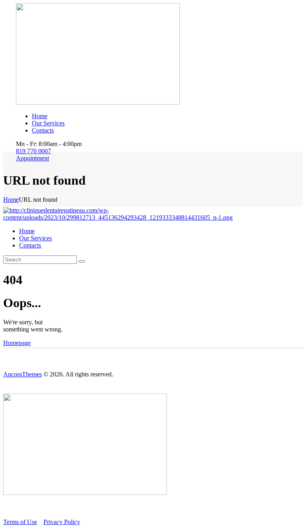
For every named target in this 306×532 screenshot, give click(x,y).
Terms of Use (20, 521)
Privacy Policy (61, 521)
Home (11, 199)
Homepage (17, 342)
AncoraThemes (22, 374)
